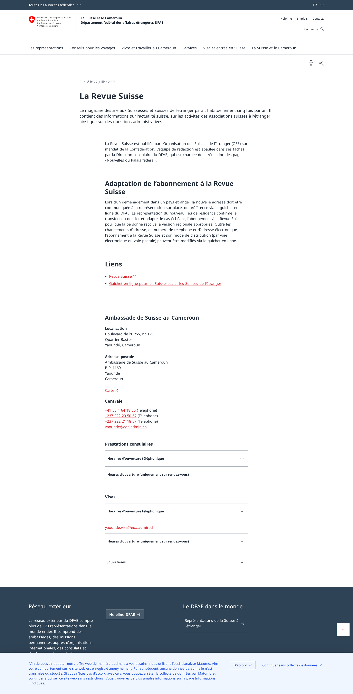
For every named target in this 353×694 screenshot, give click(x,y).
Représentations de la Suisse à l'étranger (211, 623)
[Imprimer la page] (311, 63)
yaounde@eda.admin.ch (126, 426)
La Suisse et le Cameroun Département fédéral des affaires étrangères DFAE (122, 20)
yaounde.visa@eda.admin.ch (129, 527)
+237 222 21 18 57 (120, 421)
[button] (45, 47)
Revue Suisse (120, 276)
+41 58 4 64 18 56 (120, 410)
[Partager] (321, 63)
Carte (109, 390)
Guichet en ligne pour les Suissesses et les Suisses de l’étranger (165, 283)
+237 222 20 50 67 (120, 415)
